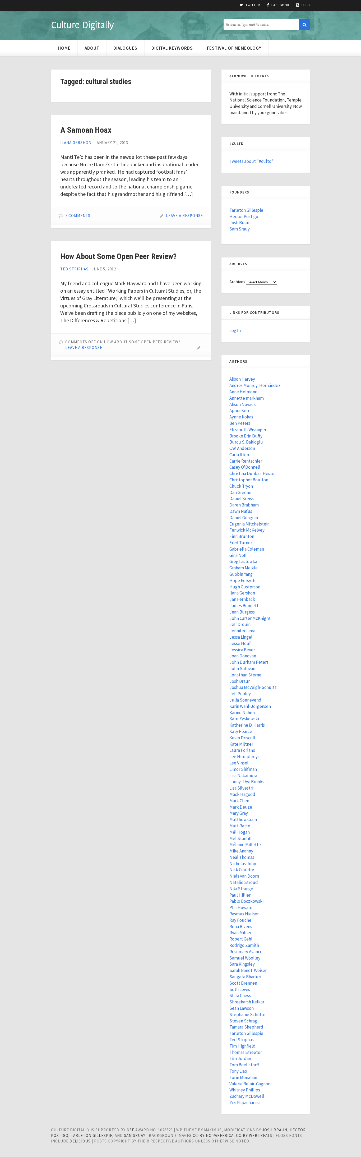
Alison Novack (242, 404)
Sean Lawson (241, 1008)
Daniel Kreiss (241, 498)
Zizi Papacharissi (244, 1102)
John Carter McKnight (250, 618)
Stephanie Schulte (247, 1014)
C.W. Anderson (242, 448)
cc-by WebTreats (254, 1135)
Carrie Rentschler (245, 461)
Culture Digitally (82, 24)
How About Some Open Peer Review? (118, 256)
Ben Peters (239, 423)
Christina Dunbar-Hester (252, 473)
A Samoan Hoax (86, 130)
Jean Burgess (242, 612)
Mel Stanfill (240, 838)
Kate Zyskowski (244, 719)
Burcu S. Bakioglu (246, 442)
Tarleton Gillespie (246, 210)
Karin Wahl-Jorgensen (250, 706)
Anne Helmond (243, 392)
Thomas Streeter (245, 1052)
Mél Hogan (239, 832)
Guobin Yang (241, 574)
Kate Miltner (241, 744)
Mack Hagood (242, 794)
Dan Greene (240, 492)
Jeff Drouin (240, 624)
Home (64, 48)
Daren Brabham (244, 505)
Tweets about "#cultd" (251, 161)
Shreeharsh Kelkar (246, 1002)
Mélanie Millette (245, 844)
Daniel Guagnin (243, 517)
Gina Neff (238, 555)
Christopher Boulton (248, 480)
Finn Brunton (241, 536)
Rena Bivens (240, 926)
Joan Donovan (242, 656)
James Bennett (243, 606)
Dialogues (125, 48)
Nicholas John (242, 863)
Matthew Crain (243, 819)
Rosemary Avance (245, 952)
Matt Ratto (239, 826)
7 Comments (77, 215)
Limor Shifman (243, 769)
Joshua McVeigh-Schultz (253, 687)
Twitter (253, 5)
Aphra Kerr (239, 410)
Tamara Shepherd (246, 1027)
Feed (306, 5)
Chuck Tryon (241, 486)
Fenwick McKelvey (247, 530)
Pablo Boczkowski (246, 901)
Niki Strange (241, 889)
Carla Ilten (239, 455)
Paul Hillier (240, 895)
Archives (237, 282)
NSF (130, 1129)
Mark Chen (239, 801)
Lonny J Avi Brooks (246, 782)
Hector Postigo (243, 216)
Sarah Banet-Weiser (248, 970)
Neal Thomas (241, 857)
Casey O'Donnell (244, 467)
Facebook (280, 5)
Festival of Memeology (234, 48)
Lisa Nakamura (243, 775)
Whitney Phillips (244, 1090)
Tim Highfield (242, 1046)
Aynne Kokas (241, 417)
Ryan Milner (240, 932)
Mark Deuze (240, 807)
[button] (304, 24)
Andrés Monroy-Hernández (254, 385)
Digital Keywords (172, 48)
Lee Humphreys (244, 756)
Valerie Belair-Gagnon (249, 1084)
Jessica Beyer (242, 650)
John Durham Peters (249, 662)
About (92, 48)
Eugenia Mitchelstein (249, 524)
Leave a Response (184, 215)
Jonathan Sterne (245, 675)
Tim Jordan (240, 1058)
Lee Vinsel (238, 763)
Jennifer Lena (242, 631)
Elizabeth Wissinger (247, 429)
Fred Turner (240, 543)
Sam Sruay (134, 1135)
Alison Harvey (242, 379)
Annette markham (246, 398)
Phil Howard (241, 907)
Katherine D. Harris (247, 725)
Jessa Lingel (240, 637)
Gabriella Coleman (246, 549)
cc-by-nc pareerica (213, 1135)
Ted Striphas (74, 268)
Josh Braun (240, 222)
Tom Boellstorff (244, 1065)
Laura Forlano (242, 750)
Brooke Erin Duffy (245, 436)
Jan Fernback (242, 599)
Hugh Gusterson (244, 587)
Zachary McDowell (246, 1096)
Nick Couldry (241, 870)
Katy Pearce (240, 731)
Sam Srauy (239, 229)
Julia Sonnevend (245, 700)
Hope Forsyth (242, 580)
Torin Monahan (243, 1077)
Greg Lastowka (243, 561)
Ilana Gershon (75, 142)
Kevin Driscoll (242, 738)
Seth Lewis (239, 989)
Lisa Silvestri (241, 788)
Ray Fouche (240, 920)
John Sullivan (242, 668)
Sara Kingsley (242, 964)
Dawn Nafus (240, 511)
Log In (235, 330)
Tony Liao (238, 1071)
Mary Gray (238, 813)
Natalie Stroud (243, 882)
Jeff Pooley (240, 694)
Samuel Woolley (244, 958)
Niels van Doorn (244, 876)
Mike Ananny (241, 851)
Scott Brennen (243, 983)
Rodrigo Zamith (244, 945)
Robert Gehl (240, 939)
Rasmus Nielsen (244, 914)
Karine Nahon (242, 713)
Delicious (80, 1141)
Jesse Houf (240, 643)
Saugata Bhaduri (245, 977)
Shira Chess (240, 995)
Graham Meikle (243, 568)
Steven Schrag (243, 1021)
